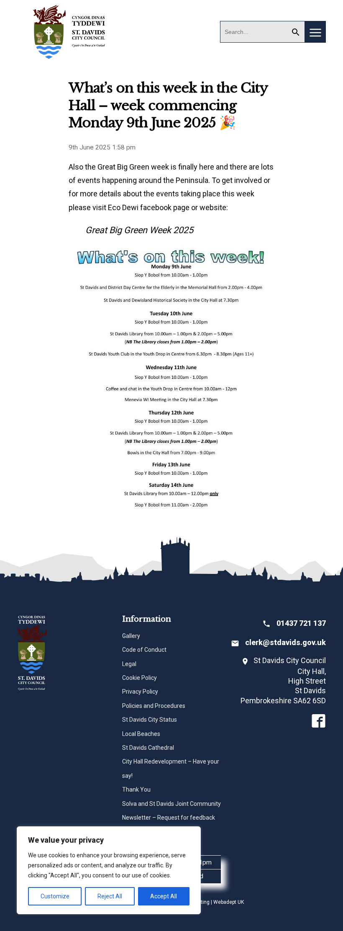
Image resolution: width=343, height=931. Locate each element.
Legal (129, 664)
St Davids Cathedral (148, 747)
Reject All (109, 896)
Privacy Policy (140, 691)
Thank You (136, 789)
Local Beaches (141, 733)
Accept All (163, 896)
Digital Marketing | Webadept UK (207, 902)
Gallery (131, 636)
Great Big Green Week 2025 (139, 230)
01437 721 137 (301, 623)
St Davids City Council (69, 31)
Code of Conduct (144, 649)
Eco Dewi (123, 207)
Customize (55, 896)
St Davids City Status (149, 719)
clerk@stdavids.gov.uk (285, 642)
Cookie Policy (139, 677)
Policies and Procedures (153, 705)
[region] (109, 870)
